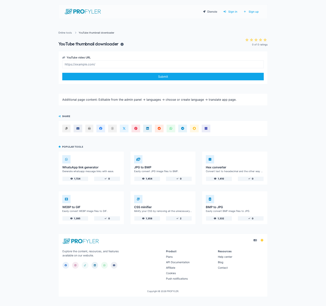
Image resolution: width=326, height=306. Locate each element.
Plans (169, 256)
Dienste (212, 11)
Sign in (232, 11)
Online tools (65, 32)
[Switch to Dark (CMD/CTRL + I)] (262, 240)
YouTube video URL (78, 57)
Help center (225, 256)
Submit (163, 76)
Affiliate (170, 267)
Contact (223, 267)
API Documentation (178, 262)
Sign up (253, 11)
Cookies (171, 273)
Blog (220, 262)
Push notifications (177, 278)
